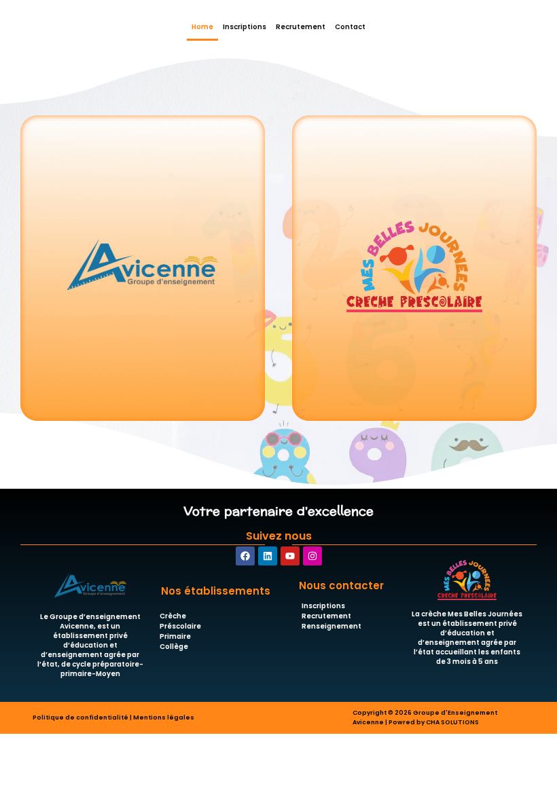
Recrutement (300, 27)
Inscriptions (244, 27)
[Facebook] (245, 555)
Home (202, 27)
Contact (350, 27)
